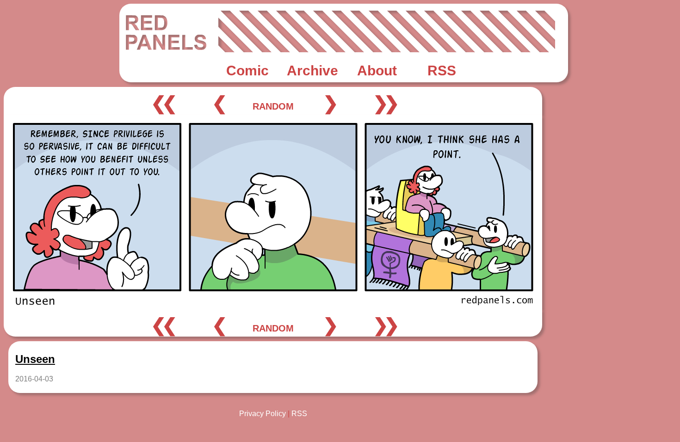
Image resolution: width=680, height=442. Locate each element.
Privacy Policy (262, 413)
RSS (299, 413)
